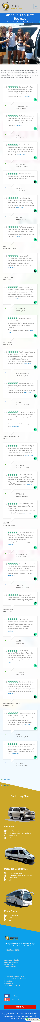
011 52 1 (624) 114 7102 (13, 950)
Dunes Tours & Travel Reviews (15, 979)
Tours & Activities (10, 967)
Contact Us (8, 981)
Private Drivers (9, 964)
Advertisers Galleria (24, 1018)
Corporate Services (11, 962)
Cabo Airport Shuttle (11, 960)
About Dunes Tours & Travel (14, 977)
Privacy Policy (9, 983)
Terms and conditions (12, 985)
